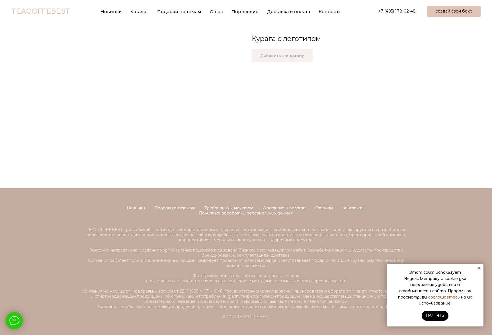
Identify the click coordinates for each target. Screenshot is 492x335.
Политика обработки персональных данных (246, 213)
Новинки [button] (111, 11)
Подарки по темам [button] (179, 11)
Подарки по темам (175, 208)
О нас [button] (216, 11)
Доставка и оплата (288, 11)
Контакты (330, 11)
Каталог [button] (139, 11)
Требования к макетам (228, 208)
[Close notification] (479, 268)
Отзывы (324, 208)
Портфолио (245, 11)
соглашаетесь (444, 297)
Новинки (136, 208)
